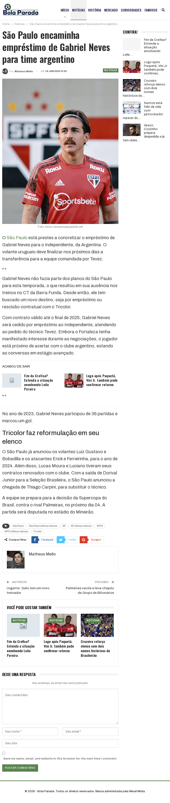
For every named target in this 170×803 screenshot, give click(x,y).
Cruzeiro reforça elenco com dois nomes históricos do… (144, 88)
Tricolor (37, 531)
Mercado (111, 10)
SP (64, 526)
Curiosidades (131, 10)
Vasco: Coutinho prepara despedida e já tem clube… (144, 133)
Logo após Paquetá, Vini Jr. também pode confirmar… (156, 68)
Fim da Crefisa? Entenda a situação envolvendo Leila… (145, 47)
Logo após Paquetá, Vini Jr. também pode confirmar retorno (102, 380)
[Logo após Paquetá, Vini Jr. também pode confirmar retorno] (73, 380)
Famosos (151, 10)
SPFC (100, 526)
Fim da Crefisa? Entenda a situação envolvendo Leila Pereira (38, 382)
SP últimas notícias (81, 526)
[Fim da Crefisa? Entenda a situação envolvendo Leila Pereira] (11, 380)
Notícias (78, 10)
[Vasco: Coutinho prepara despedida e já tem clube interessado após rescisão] (132, 130)
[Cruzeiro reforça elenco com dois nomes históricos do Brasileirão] (97, 625)
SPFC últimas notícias (16, 531)
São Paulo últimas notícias (43, 526)
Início (65, 10)
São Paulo (17, 237)
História (94, 10)
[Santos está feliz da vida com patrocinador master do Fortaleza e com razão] (132, 107)
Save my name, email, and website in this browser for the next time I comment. (60, 758)
